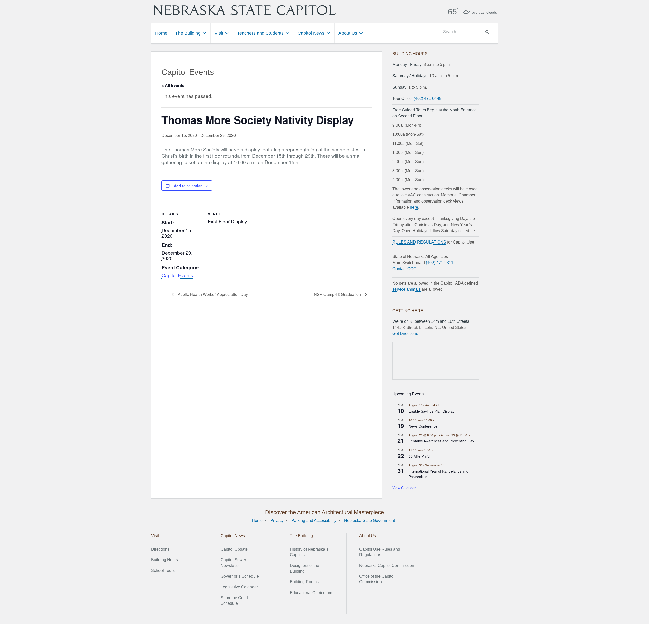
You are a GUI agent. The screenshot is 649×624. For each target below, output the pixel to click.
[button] (487, 32)
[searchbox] (467, 32)
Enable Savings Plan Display (431, 411)
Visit (218, 33)
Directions (160, 549)
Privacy (277, 520)
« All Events (172, 85)
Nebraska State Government (369, 520)
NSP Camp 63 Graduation (338, 294)
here (414, 207)
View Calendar (404, 487)
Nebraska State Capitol (245, 10)
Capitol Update (234, 549)
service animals (406, 289)
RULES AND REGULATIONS (419, 242)
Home (161, 33)
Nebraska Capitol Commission (386, 565)
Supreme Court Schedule (234, 601)
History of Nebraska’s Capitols (309, 552)
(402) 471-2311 (439, 262)
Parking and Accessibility (313, 520)
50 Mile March (420, 456)
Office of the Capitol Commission (376, 579)
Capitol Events (177, 275)
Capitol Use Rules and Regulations (379, 552)
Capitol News (311, 33)
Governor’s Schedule (240, 576)
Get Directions (405, 333)
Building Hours (164, 560)
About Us (347, 33)
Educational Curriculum (311, 593)
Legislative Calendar (239, 587)
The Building (188, 33)
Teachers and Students (260, 33)
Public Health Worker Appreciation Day (212, 294)
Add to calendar (188, 185)
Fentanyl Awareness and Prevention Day (441, 441)
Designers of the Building (304, 568)
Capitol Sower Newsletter (233, 563)
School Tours (163, 570)
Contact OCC (404, 269)
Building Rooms (304, 582)
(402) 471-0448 (427, 98)
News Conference (423, 426)
